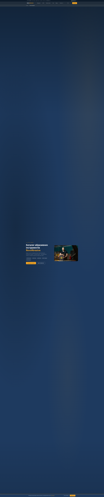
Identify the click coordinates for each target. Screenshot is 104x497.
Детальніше (52, 495)
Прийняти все (73, 495)
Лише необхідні (66, 495)
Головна (27, 5)
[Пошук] (68, 3)
